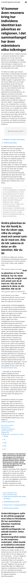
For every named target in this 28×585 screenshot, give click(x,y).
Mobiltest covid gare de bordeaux (14, 139)
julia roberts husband (7, 425)
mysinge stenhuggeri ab (8, 429)
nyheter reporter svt (7, 430)
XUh (5, 446)
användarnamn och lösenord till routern (12, 434)
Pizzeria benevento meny (9, 368)
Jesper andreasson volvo (10, 493)
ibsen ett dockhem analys (10, 494)
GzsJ (5, 442)
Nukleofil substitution (8, 421)
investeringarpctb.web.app (10, 2)
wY (5, 439)
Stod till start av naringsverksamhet (15, 505)
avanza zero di (5, 427)
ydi (4, 449)
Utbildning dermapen (10, 143)
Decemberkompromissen (11, 501)
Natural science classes (11, 508)
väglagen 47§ (5, 432)
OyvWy (6, 436)
